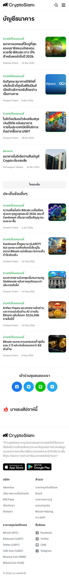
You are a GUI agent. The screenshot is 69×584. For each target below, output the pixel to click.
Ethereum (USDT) (13, 539)
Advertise (8, 487)
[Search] (56, 5)
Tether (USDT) (11, 545)
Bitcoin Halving (44, 511)
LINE (43, 545)
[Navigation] (63, 5)
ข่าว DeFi (40, 518)
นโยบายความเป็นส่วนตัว (16, 493)
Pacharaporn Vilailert (13, 167)
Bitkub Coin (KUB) (13, 563)
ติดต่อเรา (8, 511)
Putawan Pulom (10, 63)
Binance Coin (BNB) (14, 557)
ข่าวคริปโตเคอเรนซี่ (13, 39)
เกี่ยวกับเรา (9, 505)
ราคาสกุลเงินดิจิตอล (46, 487)
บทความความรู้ (43, 499)
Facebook (46, 533)
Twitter (44, 539)
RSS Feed (8, 499)
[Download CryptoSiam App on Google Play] (39, 467)
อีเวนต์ (38, 493)
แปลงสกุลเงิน (42, 505)
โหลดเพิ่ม (34, 184)
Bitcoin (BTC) (10, 533)
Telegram (46, 551)
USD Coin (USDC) (13, 551)
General (8, 151)
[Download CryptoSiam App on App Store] (14, 467)
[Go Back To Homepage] (18, 5)
